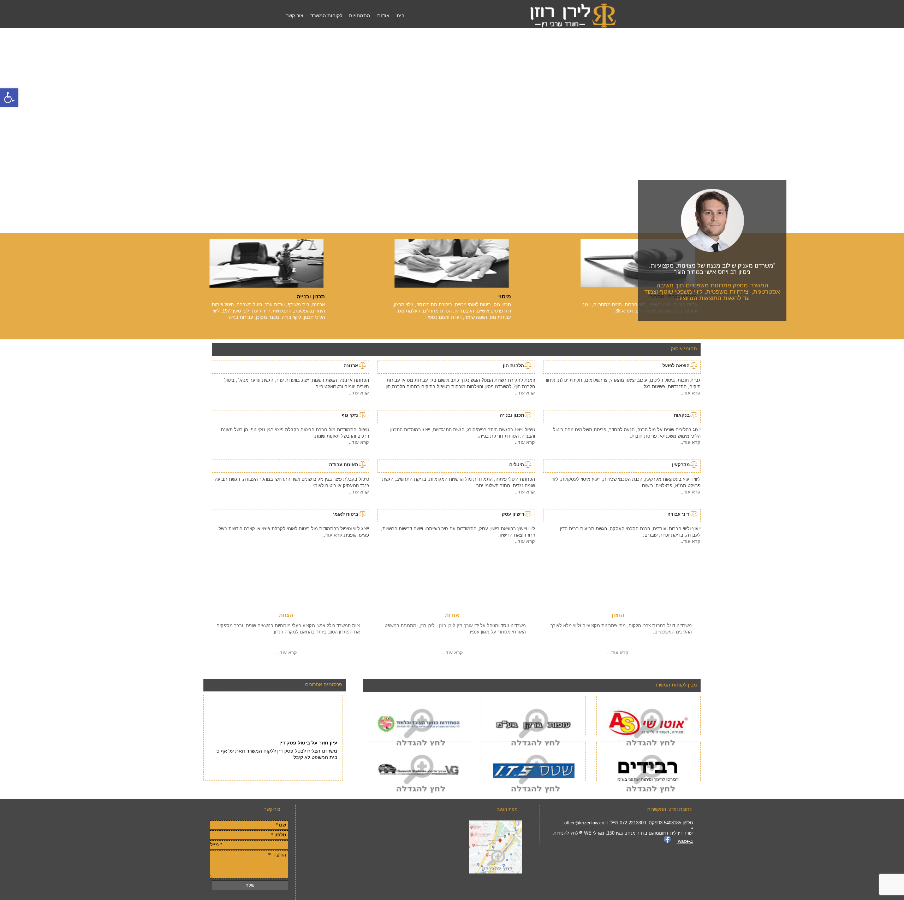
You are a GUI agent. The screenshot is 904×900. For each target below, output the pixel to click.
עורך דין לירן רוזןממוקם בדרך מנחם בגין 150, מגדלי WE (638, 833)
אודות (383, 15)
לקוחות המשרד (326, 15)
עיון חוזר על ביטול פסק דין (308, 734)
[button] (9, 97)
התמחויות (359, 15)
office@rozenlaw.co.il (586, 822)
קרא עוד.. (690, 393)
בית (400, 15)
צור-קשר (294, 15)
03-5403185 (669, 822)
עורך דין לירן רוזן (455, 625)
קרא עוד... (618, 652)
